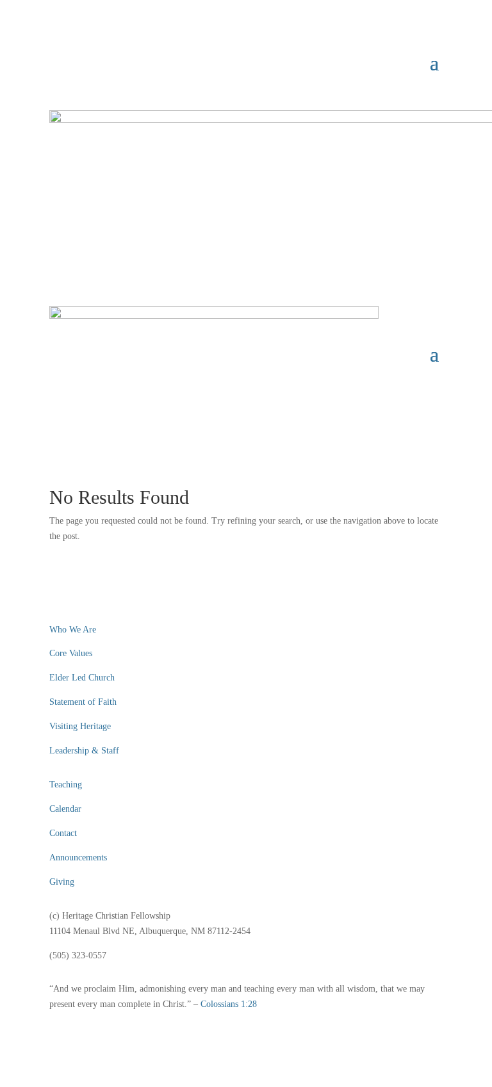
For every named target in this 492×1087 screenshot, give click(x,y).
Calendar (65, 809)
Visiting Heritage (80, 726)
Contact (63, 833)
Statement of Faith (83, 702)
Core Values (70, 653)
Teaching (65, 784)
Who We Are (72, 629)
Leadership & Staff (84, 750)
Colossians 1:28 (229, 1004)
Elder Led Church (82, 677)
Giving (61, 882)
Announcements (78, 857)
